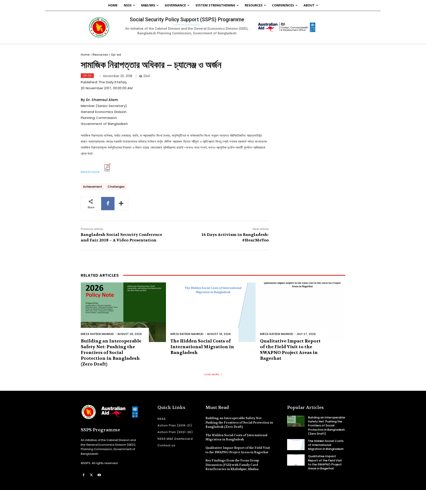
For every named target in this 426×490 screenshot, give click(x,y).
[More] (121, 203)
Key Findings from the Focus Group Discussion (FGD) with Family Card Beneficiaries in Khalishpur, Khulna (232, 464)
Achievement (92, 187)
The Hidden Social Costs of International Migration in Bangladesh (202, 346)
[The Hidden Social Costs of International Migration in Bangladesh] (213, 312)
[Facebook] (107, 203)
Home (85, 54)
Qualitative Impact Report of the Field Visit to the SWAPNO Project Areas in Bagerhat (290, 349)
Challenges (116, 187)
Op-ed (116, 54)
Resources (100, 54)
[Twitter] (91, 475)
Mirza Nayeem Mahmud (97, 334)
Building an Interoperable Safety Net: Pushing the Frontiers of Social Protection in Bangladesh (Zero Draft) (111, 352)
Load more (211, 374)
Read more (90, 171)
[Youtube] (99, 475)
